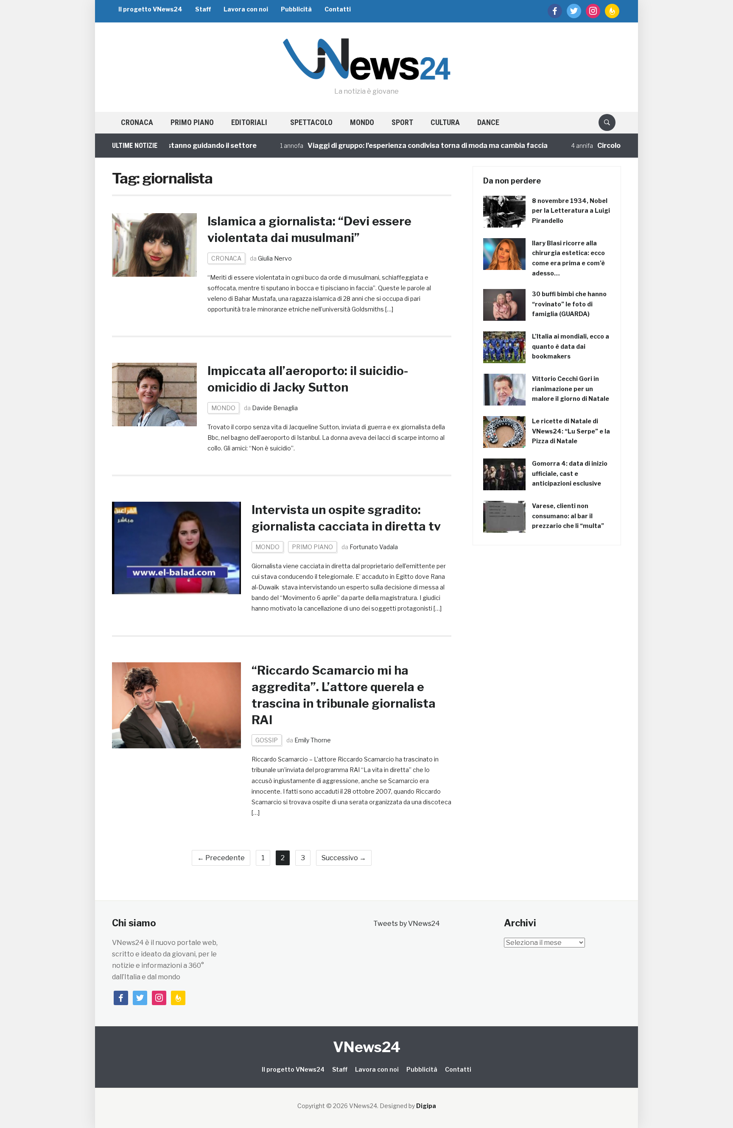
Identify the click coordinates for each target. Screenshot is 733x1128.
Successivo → (344, 858)
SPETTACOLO (311, 122)
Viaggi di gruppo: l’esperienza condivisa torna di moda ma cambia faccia (400, 146)
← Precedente (221, 858)
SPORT (402, 122)
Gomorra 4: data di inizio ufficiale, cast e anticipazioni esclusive (569, 473)
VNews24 (366, 1047)
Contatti (338, 9)
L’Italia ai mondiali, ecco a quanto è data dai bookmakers (570, 346)
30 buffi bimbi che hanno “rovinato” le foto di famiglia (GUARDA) (569, 304)
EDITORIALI (249, 122)
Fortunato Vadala (374, 546)
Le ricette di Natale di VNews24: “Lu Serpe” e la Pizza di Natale (571, 431)
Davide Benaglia (275, 407)
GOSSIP (266, 740)
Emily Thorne (312, 740)
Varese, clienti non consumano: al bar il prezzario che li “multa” (568, 516)
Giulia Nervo (275, 258)
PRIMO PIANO (192, 122)
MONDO (362, 122)
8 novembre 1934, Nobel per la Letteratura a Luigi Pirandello (571, 211)
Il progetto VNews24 (150, 9)
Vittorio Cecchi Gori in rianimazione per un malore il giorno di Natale (570, 389)
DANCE (488, 122)
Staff (203, 9)
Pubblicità (296, 9)
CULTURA (445, 122)
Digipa (426, 1105)
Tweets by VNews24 (406, 924)
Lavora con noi (246, 9)
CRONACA (137, 122)
